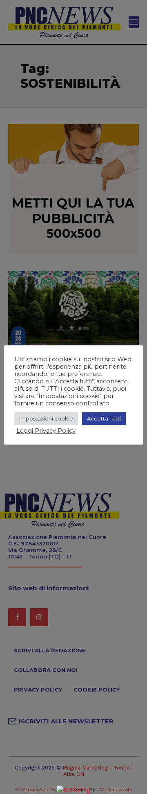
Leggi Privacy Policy (46, 430)
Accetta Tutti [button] (104, 418)
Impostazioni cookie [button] (46, 418)
